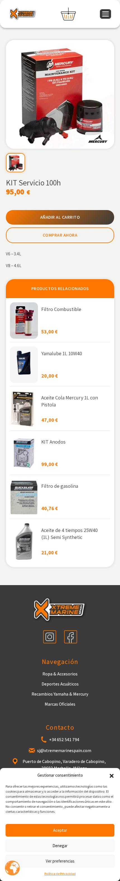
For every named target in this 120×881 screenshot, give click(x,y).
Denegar (60, 845)
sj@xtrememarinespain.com (64, 750)
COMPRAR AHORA (60, 235)
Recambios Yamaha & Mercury (60, 694)
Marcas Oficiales (60, 704)
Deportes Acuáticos (60, 684)
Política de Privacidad (60, 873)
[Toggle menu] (105, 14)
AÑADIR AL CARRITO (60, 217)
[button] (111, 775)
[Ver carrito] (68, 14)
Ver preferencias (60, 861)
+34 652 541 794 (64, 740)
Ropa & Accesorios (60, 674)
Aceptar (60, 830)
